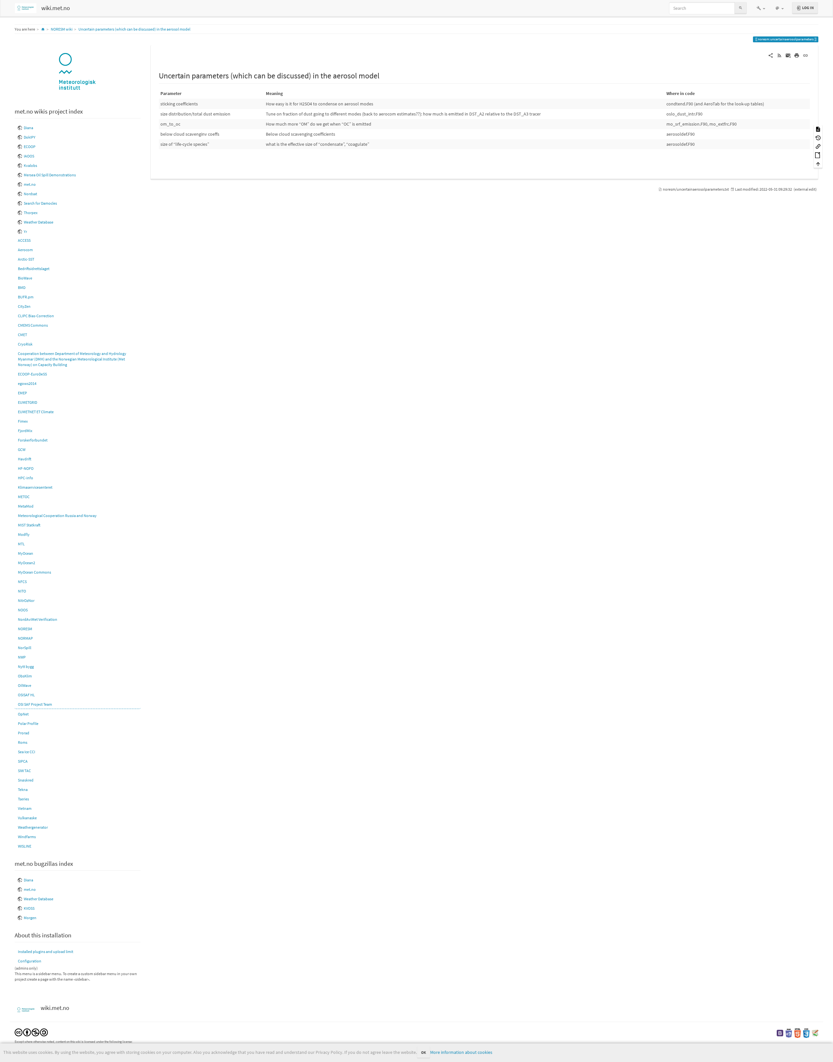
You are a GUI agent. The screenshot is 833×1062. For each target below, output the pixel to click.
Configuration (29, 961)
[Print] (796, 55)
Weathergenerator (33, 827)
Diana (28, 127)
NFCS (22, 581)
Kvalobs (30, 165)
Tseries (23, 798)
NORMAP (25, 638)
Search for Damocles (40, 203)
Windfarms (27, 836)
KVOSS (29, 908)
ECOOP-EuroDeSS (32, 374)
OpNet (23, 714)
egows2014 (27, 383)
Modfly (24, 534)
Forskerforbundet (33, 440)
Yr (25, 231)
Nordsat (30, 193)
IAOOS (29, 156)
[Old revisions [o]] (818, 137)
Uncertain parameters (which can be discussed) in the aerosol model (134, 29)
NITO (22, 591)
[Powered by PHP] (788, 1032)
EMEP (22, 392)
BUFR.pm (26, 296)
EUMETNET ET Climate (36, 411)
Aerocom (25, 249)
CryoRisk (25, 344)
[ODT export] (818, 155)
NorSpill (24, 647)
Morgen (30, 917)
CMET (22, 334)
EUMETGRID (27, 402)
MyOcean (25, 553)
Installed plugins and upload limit (45, 951)
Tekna (23, 789)
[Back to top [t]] (818, 163)
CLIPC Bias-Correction (36, 315)
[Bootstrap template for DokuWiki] (780, 1032)
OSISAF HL (26, 694)
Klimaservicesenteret (35, 487)
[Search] (740, 8)
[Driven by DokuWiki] (815, 1032)
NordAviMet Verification (37, 619)
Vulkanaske (27, 817)
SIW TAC (24, 770)
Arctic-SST (26, 259)
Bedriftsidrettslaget (33, 268)
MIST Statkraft (29, 525)
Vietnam (25, 808)
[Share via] (770, 55)
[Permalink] (805, 55)
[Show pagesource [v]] (818, 129)
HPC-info (25, 477)
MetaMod (26, 506)
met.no (30, 184)
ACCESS (24, 240)
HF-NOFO (26, 468)
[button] (761, 8)
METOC (24, 496)
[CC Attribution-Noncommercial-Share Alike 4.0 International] (31, 1031)
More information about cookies (461, 1052)
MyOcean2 (26, 562)
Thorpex (30, 212)
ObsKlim (25, 676)
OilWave (24, 685)
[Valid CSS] (806, 1032)
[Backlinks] (818, 146)
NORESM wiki (62, 29)
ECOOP (29, 146)
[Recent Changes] (779, 55)
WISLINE (24, 846)
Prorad (23, 732)
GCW (21, 449)
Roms (22, 742)
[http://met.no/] (78, 72)
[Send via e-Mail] (788, 55)
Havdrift (24, 458)
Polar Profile (28, 723)
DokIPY (29, 137)
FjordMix (25, 430)
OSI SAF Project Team (35, 704)
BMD (21, 287)
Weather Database (38, 222)
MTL (21, 543)
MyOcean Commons (34, 572)
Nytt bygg (26, 666)
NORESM (25, 628)
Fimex (23, 421)
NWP (22, 657)
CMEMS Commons (33, 325)
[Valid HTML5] (797, 1032)
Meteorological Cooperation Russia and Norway (57, 515)
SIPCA (23, 761)
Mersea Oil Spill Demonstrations (50, 174)
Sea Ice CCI (26, 751)
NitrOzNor (26, 600)
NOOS (23, 609)
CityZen (24, 306)
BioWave (25, 278)
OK (423, 1052)
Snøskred (26, 780)
